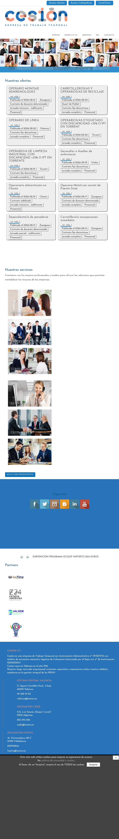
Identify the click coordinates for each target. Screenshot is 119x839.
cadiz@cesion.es (25, 725)
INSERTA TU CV (71, 35)
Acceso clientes (57, 3)
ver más (14, 96)
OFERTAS (56, 35)
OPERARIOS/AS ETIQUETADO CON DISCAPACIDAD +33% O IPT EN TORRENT (83, 123)
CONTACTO (109, 35)
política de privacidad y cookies (58, 760)
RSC (97, 35)
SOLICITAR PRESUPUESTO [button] (20, 474)
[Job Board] (36, 16)
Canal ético (104, 3)
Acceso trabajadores (81, 3)
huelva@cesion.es (16, 751)
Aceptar (93, 765)
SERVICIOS (86, 35)
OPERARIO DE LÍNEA (24, 120)
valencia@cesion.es (27, 699)
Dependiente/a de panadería (28, 217)
